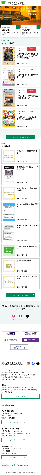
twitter (38, 363)
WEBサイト (14, 422)
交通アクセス (20, 396)
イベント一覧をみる (20, 137)
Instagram (28, 363)
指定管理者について (7, 465)
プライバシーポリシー (23, 465)
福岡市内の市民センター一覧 (19, 347)
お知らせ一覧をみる (20, 295)
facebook (33, 363)
